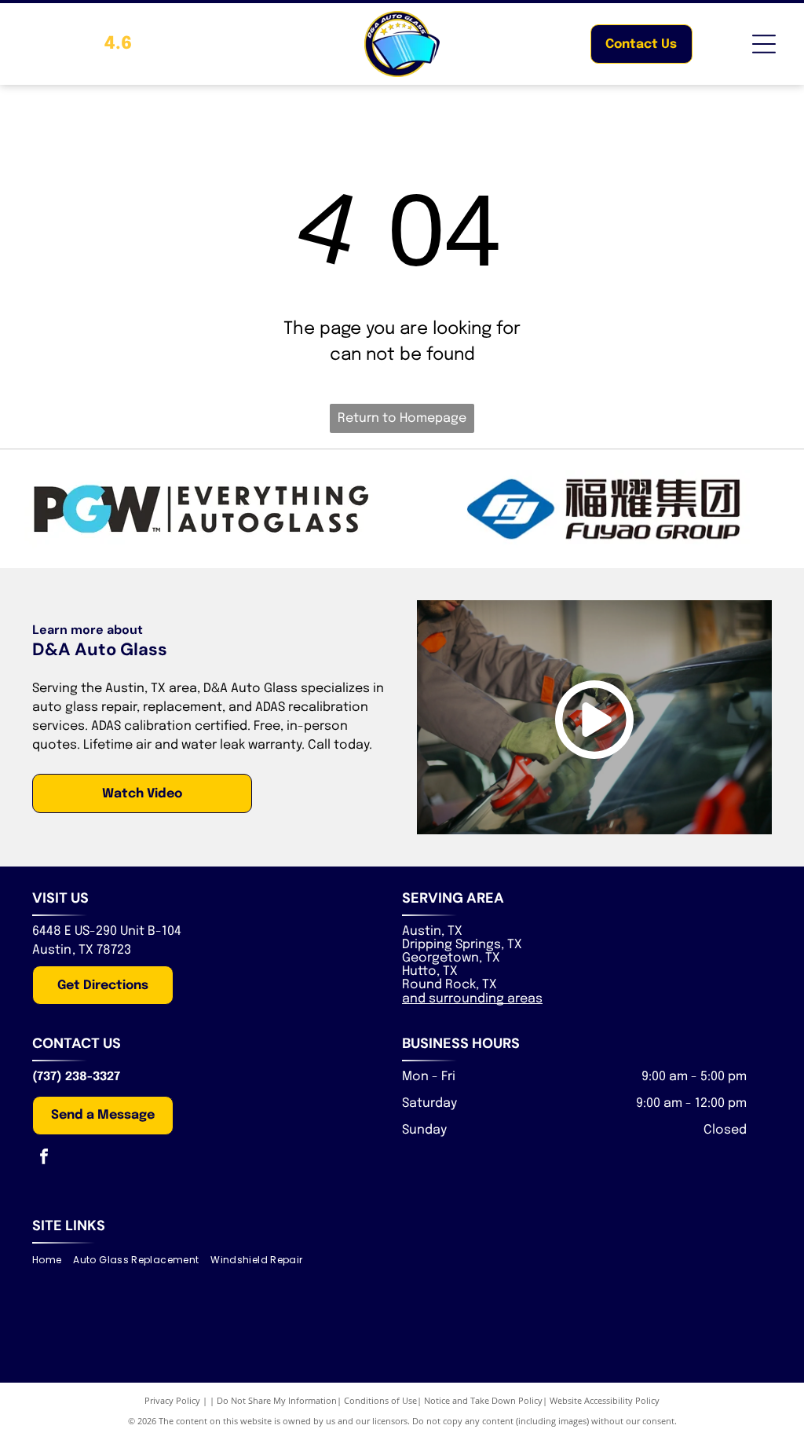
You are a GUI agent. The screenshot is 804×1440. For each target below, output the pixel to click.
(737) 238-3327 (76, 1077)
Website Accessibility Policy (605, 1400)
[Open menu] (764, 44)
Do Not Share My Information (277, 1400)
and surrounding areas (472, 999)
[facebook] (44, 1158)
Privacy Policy (172, 1400)
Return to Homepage (402, 418)
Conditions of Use (380, 1400)
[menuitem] (52, 1260)
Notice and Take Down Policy (483, 1400)
